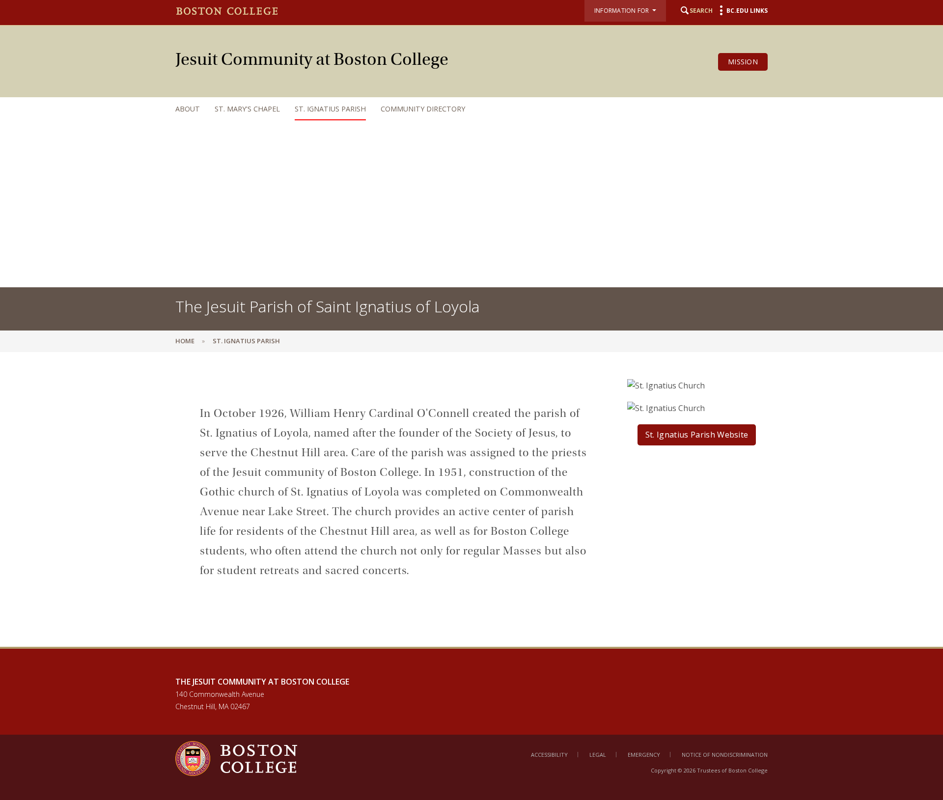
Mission (743, 61)
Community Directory (423, 108)
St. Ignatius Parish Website (697, 434)
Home (184, 340)
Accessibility (549, 754)
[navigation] (462, 108)
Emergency (644, 754)
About (187, 108)
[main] (471, 507)
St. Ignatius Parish (330, 108)
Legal (597, 754)
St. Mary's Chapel (247, 108)
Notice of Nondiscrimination (725, 754)
